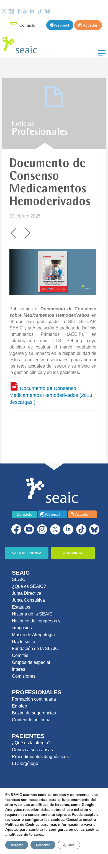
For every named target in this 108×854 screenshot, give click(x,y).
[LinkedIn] (32, 11)
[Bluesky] (47, 11)
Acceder (90, 25)
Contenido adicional (32, 719)
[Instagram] (11, 11)
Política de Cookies (22, 824)
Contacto (27, 25)
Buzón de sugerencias (34, 713)
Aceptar (17, 845)
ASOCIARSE (73, 553)
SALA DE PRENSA (27, 553)
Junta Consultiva (28, 600)
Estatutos (21, 607)
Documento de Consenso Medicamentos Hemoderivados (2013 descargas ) (50, 395)
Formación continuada (34, 699)
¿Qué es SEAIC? (29, 586)
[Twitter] (4, 11)
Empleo (19, 706)
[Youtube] (25, 11)
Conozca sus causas (32, 749)
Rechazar (43, 845)
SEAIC (18, 579)
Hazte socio (23, 641)
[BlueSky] (94, 529)
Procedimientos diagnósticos (40, 756)
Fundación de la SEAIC (35, 648)
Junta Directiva (26, 593)
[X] (55, 529)
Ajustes (68, 845)
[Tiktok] (39, 11)
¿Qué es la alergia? (31, 742)
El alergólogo (25, 763)
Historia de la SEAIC (32, 614)
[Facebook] (18, 11)
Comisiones (23, 676)
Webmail (61, 25)
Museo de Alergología (33, 634)
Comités (20, 655)
